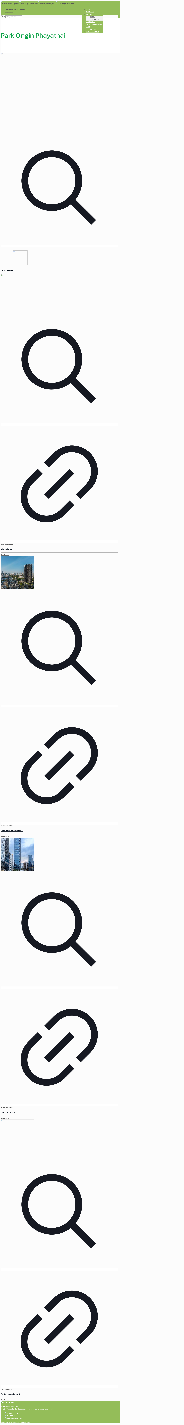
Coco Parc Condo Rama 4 (12, 830)
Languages (9, 12)
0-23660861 (11, 1415)
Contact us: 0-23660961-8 (15, 9)
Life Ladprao (6, 549)
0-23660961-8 (12, 1413)
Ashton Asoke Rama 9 (10, 1394)
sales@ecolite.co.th (14, 1418)
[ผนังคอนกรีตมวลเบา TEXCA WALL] (37, 3)
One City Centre (8, 1112)
